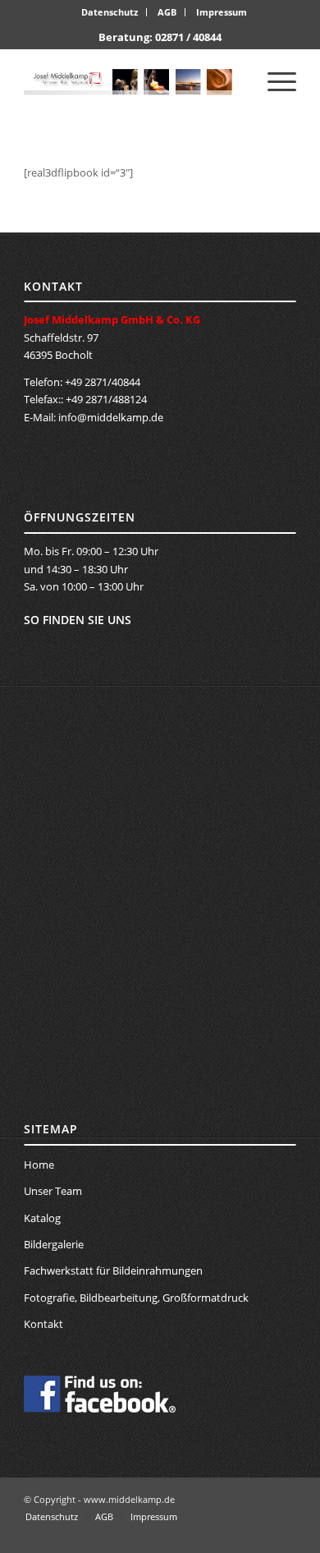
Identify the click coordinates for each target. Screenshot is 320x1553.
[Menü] (273, 81)
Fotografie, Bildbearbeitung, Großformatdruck (136, 1297)
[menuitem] (110, 12)
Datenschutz (109, 12)
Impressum (221, 12)
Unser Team (53, 1190)
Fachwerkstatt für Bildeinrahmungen (113, 1270)
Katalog (42, 1218)
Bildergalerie (54, 1244)
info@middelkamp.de (110, 417)
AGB (167, 12)
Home (39, 1164)
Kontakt (43, 1323)
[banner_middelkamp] (132, 81)
